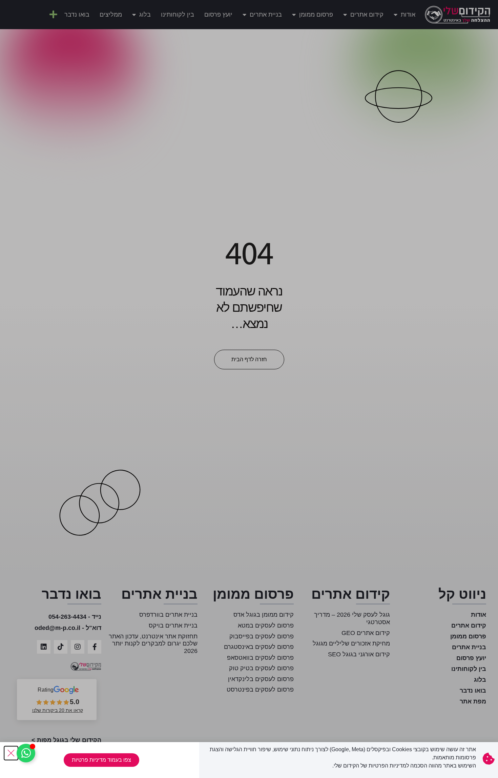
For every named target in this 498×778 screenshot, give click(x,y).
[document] (249, 389)
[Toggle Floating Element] (26, 753)
